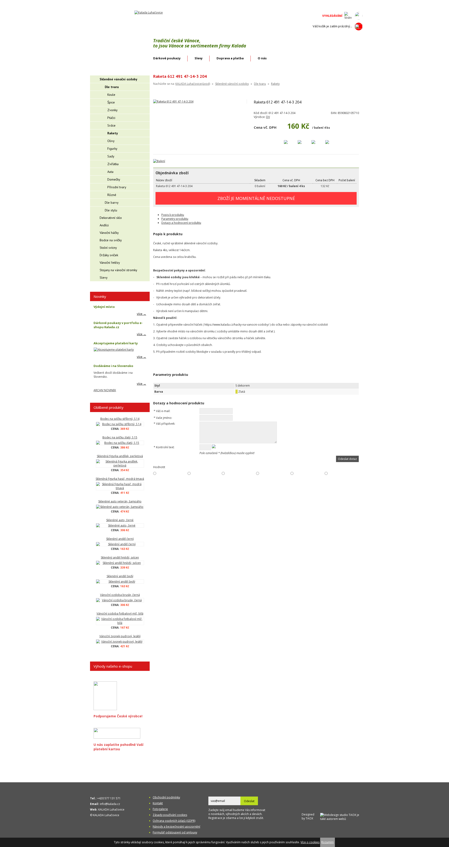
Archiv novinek (105, 390)
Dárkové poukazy (167, 58)
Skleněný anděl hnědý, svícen (120, 557)
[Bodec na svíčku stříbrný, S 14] (120, 424)
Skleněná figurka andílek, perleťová (120, 456)
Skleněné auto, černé (120, 520)
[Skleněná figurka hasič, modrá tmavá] (120, 486)
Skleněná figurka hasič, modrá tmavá (120, 479)
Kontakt (158, 803)
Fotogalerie (160, 809)
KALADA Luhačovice (111, 809)
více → (141, 314)
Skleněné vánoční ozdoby (232, 84)
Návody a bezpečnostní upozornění (176, 827)
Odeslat (249, 801)
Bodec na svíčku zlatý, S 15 (119, 437)
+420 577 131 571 (109, 798)
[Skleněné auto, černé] (120, 525)
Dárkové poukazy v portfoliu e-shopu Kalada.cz (118, 325)
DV (268, 117)
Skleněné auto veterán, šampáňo (119, 501)
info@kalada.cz (110, 804)
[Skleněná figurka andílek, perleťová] (120, 463)
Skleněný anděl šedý (120, 576)
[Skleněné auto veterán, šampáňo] (120, 507)
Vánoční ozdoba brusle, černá (120, 595)
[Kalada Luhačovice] (148, 12)
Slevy (199, 58)
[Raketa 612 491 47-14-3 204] (173, 101)
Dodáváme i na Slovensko (113, 366)
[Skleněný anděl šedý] (120, 581)
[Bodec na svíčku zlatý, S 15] (120, 443)
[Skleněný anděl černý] (120, 544)
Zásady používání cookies (170, 815)
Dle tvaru (260, 84)
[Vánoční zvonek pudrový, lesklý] (120, 641)
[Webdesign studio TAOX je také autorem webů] (341, 816)
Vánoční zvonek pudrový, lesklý (120, 636)
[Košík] (358, 26)
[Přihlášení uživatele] (358, 16)
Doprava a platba (230, 58)
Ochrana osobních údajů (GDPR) (174, 821)
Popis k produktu (172, 215)
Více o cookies (310, 842)
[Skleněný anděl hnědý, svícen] (120, 563)
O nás (262, 58)
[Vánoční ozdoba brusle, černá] (120, 600)
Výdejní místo (104, 307)
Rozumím (327, 842)
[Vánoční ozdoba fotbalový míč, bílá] (120, 621)
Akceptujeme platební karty (116, 343)
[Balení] (159, 161)
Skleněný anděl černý (120, 539)
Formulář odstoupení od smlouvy (175, 832)
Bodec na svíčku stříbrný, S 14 (119, 419)
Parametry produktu (174, 219)
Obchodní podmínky (166, 797)
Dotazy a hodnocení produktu (181, 223)
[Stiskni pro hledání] (348, 16)
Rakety (275, 84)
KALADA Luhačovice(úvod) (192, 84)
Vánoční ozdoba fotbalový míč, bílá (120, 614)
